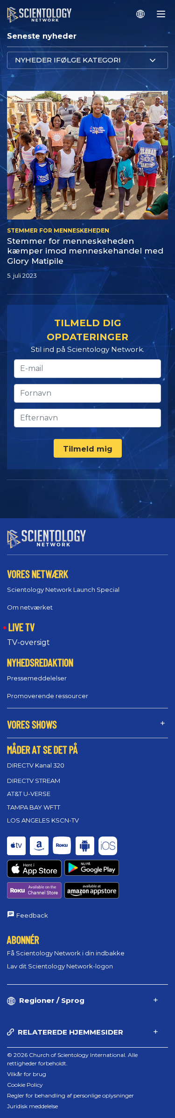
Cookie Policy (25, 1084)
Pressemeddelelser (37, 678)
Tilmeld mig (87, 449)
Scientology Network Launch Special (63, 589)
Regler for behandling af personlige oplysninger (70, 1095)
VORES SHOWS (32, 724)
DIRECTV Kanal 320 (35, 765)
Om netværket (30, 607)
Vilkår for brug (26, 1073)
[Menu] (161, 14)
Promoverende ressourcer (47, 696)
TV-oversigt (28, 642)
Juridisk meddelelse (32, 1106)
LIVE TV (21, 627)
